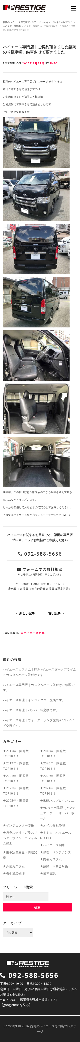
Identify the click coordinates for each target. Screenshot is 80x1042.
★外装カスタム (14, 866)
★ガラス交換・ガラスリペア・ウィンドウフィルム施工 (20, 837)
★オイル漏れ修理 (52, 825)
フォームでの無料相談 (40, 571)
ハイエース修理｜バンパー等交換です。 (31, 710)
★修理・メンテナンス (55, 852)
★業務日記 (48, 873)
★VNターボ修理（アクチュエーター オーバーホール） (57, 813)
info (54, 63)
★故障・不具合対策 (54, 866)
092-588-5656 (42, 553)
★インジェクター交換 (18, 825)
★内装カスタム (51, 859)
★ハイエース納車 (33, 633)
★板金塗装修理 (14, 873)
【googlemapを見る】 (16, 1005)
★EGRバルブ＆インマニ (57, 800)
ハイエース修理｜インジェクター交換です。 (34, 700)
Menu (73, 8)
